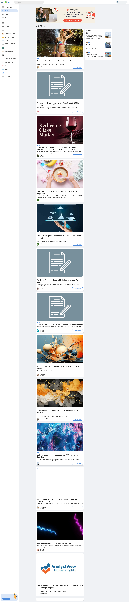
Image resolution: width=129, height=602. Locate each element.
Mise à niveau (6, 598)
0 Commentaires (77, 67)
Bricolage (88, 48)
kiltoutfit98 (42, 330)
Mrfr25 (41, 199)
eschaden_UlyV (43, 507)
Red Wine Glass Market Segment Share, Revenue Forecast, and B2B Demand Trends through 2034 (56, 148)
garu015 (41, 155)
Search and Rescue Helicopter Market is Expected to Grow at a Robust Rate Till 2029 (95, 57)
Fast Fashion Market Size (93, 45)
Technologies (89, 58)
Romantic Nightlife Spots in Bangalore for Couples (56, 61)
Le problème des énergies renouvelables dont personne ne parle (94, 36)
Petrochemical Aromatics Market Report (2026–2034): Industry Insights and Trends (58, 104)
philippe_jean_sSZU (44, 418)
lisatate (90, 52)
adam (89, 32)
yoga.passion (42, 374)
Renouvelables (90, 38)
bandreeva (42, 463)
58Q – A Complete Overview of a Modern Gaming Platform (60, 324)
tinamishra (42, 111)
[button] (122, 2)
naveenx (90, 42)
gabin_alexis (42, 549)
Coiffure (39, 58)
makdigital (42, 288)
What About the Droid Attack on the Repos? (54, 543)
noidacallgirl (42, 66)
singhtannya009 (43, 593)
